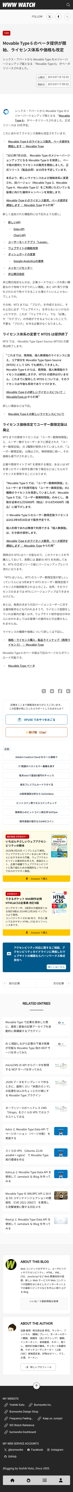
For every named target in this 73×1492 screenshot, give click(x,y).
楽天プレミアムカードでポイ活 (36, 784)
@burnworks (15, 1449)
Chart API (20, 235)
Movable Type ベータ (21, 666)
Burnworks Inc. (43, 1404)
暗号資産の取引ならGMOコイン (37, 821)
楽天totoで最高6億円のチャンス (36, 775)
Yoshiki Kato (17, 1404)
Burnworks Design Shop (24, 1411)
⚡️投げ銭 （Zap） (36, 732)
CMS (6, 33)
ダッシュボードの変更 (21, 254)
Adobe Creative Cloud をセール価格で (36, 757)
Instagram (57, 1449)
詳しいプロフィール (41, 1367)
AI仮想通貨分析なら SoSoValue (37, 793)
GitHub (12, 1456)
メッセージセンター (20, 268)
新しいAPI (14, 222)
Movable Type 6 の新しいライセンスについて (36, 414)
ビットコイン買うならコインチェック (36, 803)
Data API (19, 229)
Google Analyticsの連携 (28, 261)
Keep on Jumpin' (53, 1418)
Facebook (37, 1449)
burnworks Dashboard (23, 1432)
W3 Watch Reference (22, 1425)
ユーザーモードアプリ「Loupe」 (28, 242)
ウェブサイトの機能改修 (23, 248)
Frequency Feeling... (21, 1418)
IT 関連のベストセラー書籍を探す (36, 766)
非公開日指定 (16, 274)
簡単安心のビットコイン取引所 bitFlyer (36, 812)
